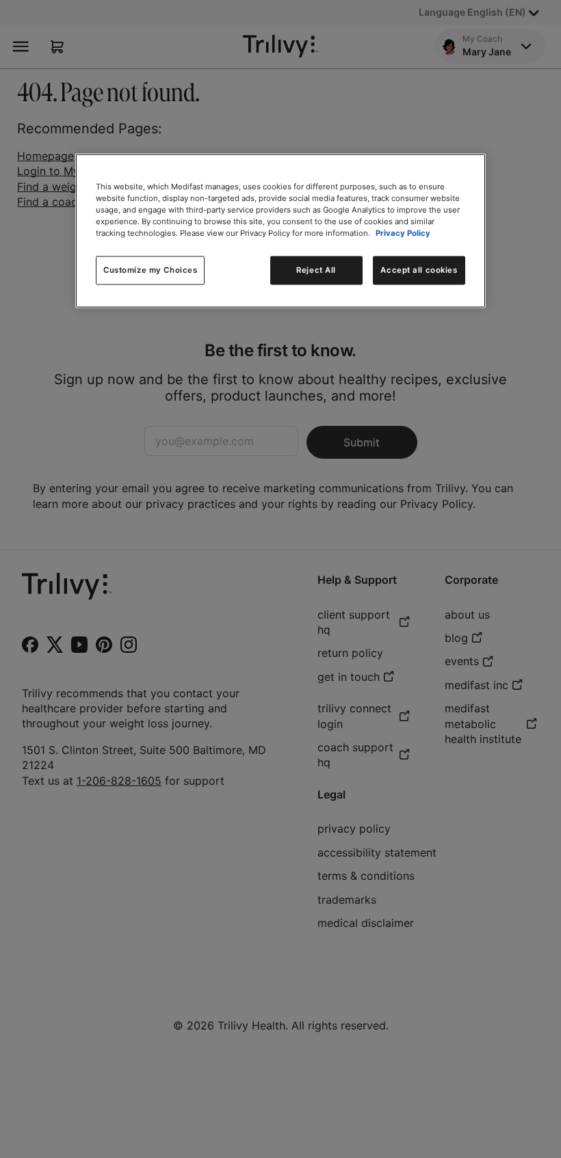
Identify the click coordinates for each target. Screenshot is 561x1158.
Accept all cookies (418, 270)
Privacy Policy (403, 233)
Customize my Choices (150, 270)
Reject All (316, 270)
